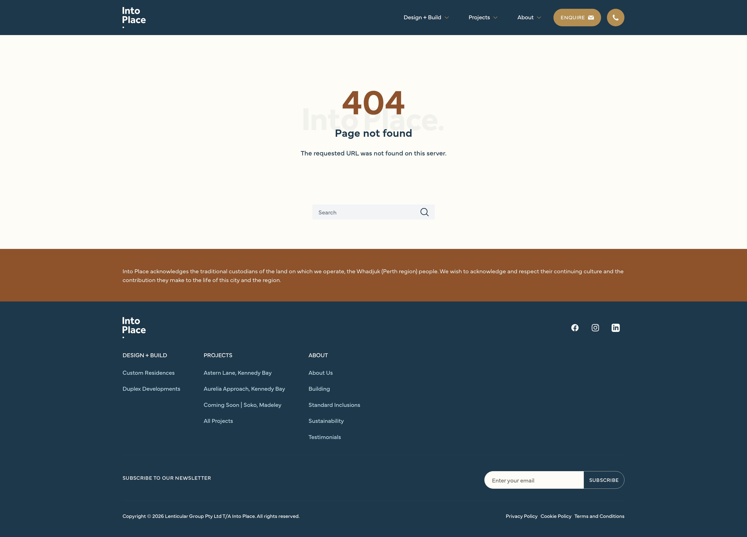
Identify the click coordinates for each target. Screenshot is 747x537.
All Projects (218, 420)
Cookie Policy (556, 515)
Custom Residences (149, 372)
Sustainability (326, 420)
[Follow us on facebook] (575, 328)
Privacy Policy (522, 515)
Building (319, 388)
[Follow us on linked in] (615, 328)
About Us (321, 372)
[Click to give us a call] (615, 17)
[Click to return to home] (134, 17)
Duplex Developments (151, 388)
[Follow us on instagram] (595, 328)
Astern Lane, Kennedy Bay (238, 372)
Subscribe (604, 479)
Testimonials (325, 436)
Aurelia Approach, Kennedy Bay (244, 388)
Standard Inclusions (334, 404)
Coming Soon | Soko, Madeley (242, 404)
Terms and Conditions (599, 515)
